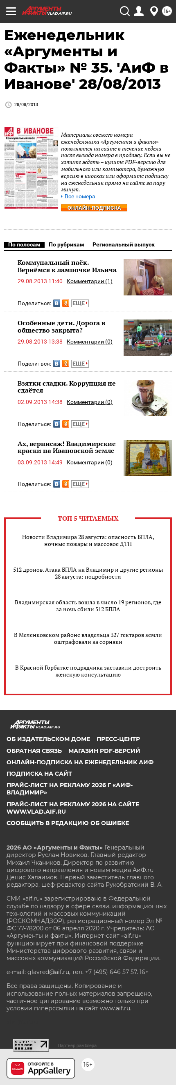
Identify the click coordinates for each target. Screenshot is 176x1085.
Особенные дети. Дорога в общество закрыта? (61, 326)
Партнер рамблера (77, 1045)
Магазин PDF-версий (104, 750)
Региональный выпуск (124, 244)
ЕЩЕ (79, 303)
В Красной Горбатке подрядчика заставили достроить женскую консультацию (88, 671)
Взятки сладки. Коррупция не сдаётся (67, 387)
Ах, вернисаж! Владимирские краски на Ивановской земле (67, 447)
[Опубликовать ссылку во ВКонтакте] (56, 303)
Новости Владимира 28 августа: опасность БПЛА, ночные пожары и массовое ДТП (88, 540)
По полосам (24, 244)
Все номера (80, 196)
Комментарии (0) (90, 341)
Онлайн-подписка (94, 208)
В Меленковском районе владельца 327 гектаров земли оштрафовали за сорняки (88, 638)
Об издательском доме (48, 739)
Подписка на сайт (39, 773)
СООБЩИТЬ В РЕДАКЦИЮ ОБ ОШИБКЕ (68, 823)
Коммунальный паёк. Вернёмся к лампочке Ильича (67, 266)
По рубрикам (66, 244)
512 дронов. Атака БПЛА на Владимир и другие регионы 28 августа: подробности (88, 573)
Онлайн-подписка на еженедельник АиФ (80, 762)
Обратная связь (34, 750)
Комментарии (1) (90, 281)
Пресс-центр (118, 739)
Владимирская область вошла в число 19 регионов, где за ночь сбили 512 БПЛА (88, 605)
